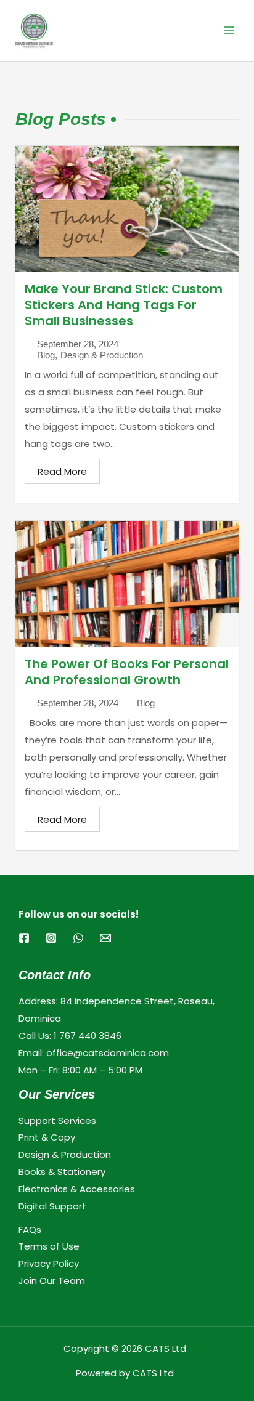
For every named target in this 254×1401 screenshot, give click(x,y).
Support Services (57, 1120)
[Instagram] (51, 937)
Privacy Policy (48, 1263)
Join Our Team (51, 1280)
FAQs (29, 1229)
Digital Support (52, 1206)
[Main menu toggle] (229, 30)
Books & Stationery (61, 1171)
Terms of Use (49, 1246)
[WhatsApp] (78, 937)
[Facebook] (24, 937)
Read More (62, 471)
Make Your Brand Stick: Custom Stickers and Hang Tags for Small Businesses (124, 304)
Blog (46, 355)
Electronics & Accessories (76, 1188)
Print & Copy (46, 1137)
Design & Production (101, 355)
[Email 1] (105, 937)
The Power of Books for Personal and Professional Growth (127, 671)
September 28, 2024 (77, 344)
